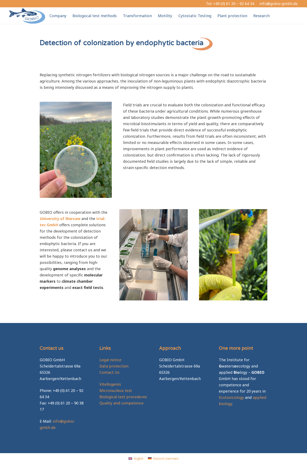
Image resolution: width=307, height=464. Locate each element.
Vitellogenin (110, 384)
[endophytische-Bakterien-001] (153, 254)
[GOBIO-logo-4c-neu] (27, 16)
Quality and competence (121, 403)
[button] (272, 15)
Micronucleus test (115, 390)
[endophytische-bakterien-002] (76, 150)
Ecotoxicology (231, 397)
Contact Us (109, 372)
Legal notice (110, 359)
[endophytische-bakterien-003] (233, 254)
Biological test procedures (123, 396)
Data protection (113, 366)
